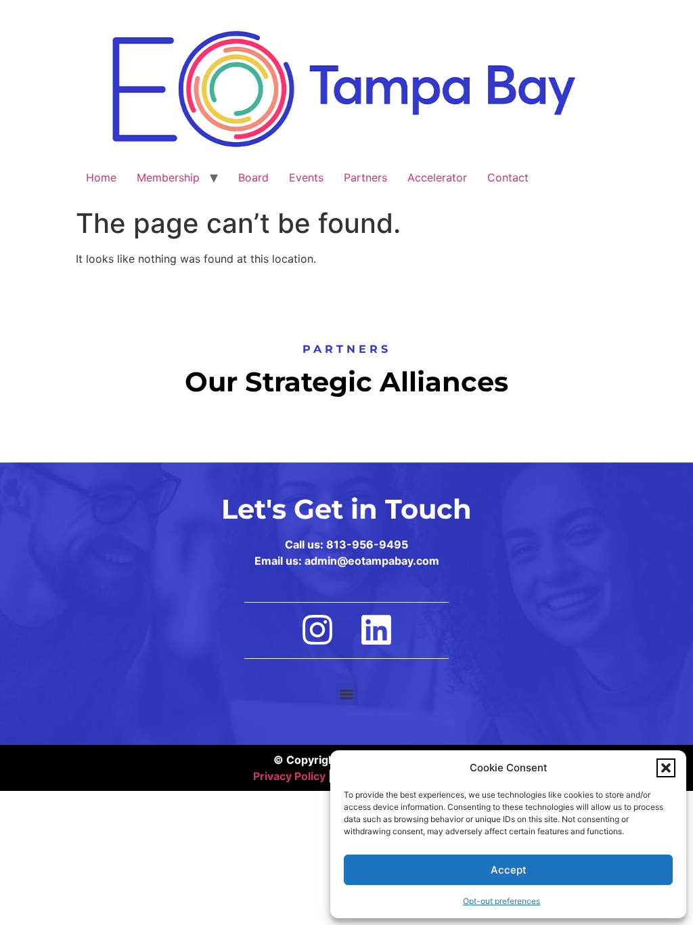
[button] (666, 768)
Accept (509, 869)
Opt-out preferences (501, 901)
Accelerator (437, 177)
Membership (168, 177)
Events (306, 177)
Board (253, 177)
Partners (365, 177)
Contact (508, 177)
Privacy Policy (289, 776)
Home (101, 177)
